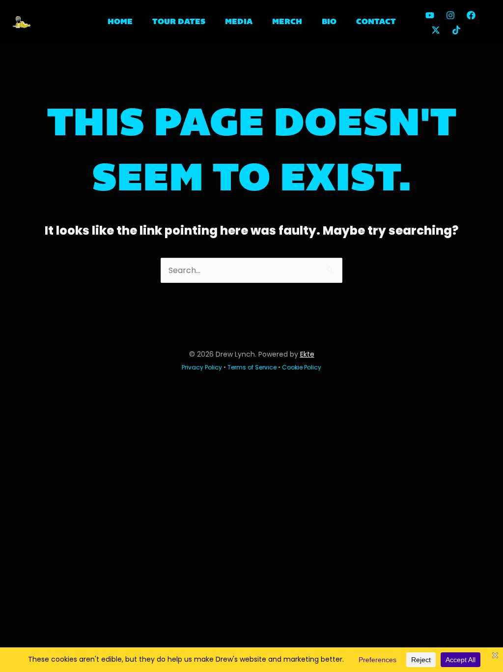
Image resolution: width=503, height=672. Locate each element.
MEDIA (238, 22)
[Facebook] (471, 15)
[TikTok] (456, 30)
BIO (329, 22)
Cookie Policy (301, 367)
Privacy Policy (202, 367)
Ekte (307, 354)
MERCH (287, 22)
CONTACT (376, 22)
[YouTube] (429, 15)
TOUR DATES (178, 22)
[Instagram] (450, 15)
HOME (120, 22)
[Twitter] (435, 30)
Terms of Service (252, 367)
